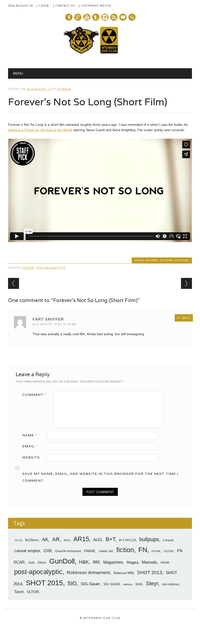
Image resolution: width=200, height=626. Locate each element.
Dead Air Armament (68, 551)
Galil (31, 562)
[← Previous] (13, 283)
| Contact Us (63, 5)
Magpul (132, 562)
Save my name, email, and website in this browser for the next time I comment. (100, 477)
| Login (42, 5)
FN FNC (169, 551)
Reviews (166, 260)
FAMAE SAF (106, 551)
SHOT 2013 (149, 572)
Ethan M (64, 89)
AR (56, 539)
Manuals (149, 562)
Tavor (18, 592)
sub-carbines (170, 584)
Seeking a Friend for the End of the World (40, 130)
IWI (96, 562)
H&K (84, 562)
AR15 (81, 539)
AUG (97, 540)
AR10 (67, 540)
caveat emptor (27, 550)
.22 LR (18, 540)
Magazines (113, 562)
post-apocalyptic (51, 267)
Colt (47, 550)
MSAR (165, 562)
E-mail (123, 17)
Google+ (77, 17)
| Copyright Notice (94, 5)
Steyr (152, 583)
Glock (42, 562)
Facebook (68, 17)
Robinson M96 (123, 573)
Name (29, 435)
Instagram (105, 17)
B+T (110, 539)
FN (142, 550)
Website (31, 457)
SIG (72, 583)
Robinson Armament (88, 572)
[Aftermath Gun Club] (100, 52)
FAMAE (89, 551)
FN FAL (156, 551)
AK (45, 539)
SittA (138, 584)
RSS (114, 17)
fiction (28, 267)
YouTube (182, 260)
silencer (127, 584)
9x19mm (32, 540)
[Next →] (186, 283)
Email (29, 446)
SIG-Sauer (90, 583)
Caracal (168, 540)
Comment (34, 394)
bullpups (149, 539)
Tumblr (96, 17)
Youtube (86, 17)
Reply (186, 318)
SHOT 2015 (44, 583)
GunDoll (62, 561)
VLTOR (33, 592)
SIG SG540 (111, 584)
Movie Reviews (146, 260)
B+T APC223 (127, 540)
